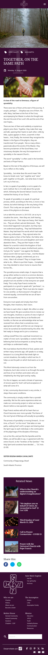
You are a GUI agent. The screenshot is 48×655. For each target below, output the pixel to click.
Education (30, 616)
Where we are (9, 605)
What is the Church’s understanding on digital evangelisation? (30, 491)
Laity (28, 603)
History (7, 603)
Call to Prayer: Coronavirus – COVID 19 (31, 533)
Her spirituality (31, 581)
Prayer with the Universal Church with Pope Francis (30, 546)
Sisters (29, 600)
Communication (32, 626)
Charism (7, 600)
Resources (30, 628)
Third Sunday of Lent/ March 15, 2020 (29, 521)
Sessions (8, 621)
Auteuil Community (11, 618)
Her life (29, 578)
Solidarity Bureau (32, 623)
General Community (11, 616)
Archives (29, 583)
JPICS (29, 618)
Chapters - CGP (10, 623)
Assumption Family (33, 605)
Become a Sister (10, 607)
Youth (29, 621)
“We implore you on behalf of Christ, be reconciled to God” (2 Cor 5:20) (29, 506)
